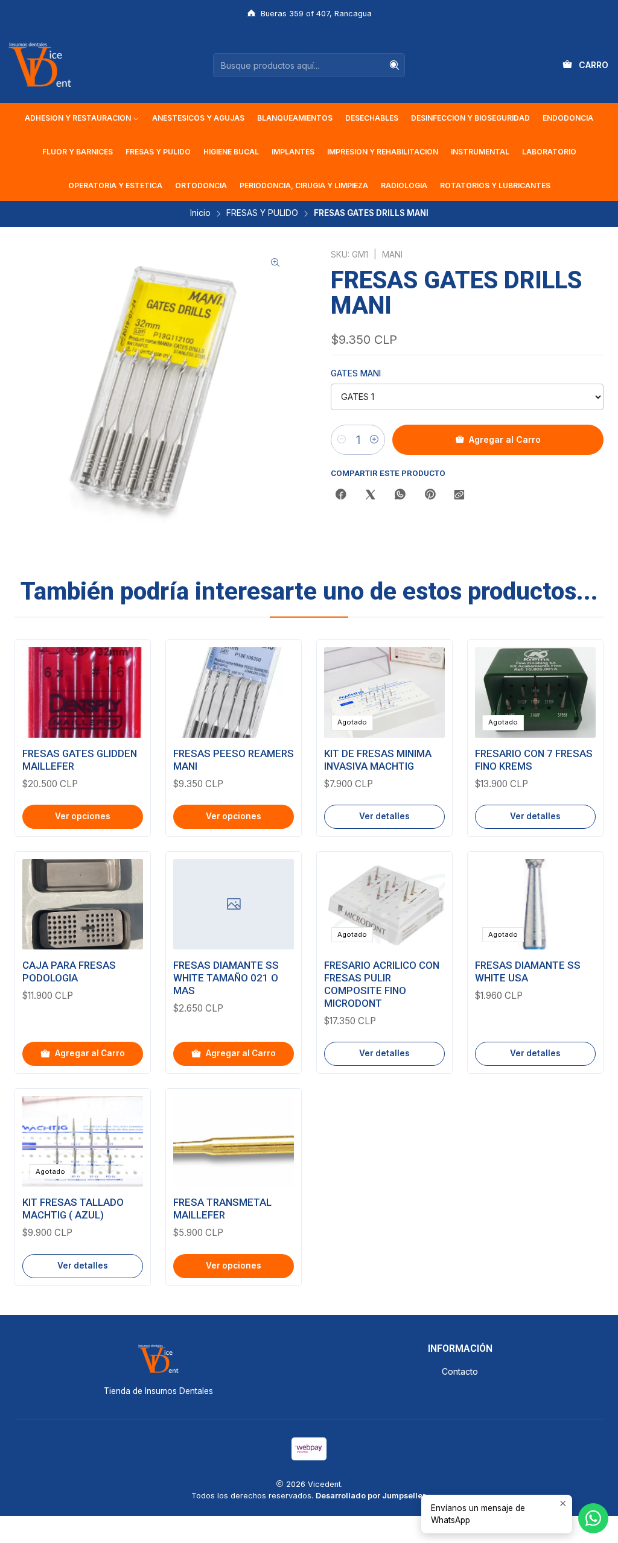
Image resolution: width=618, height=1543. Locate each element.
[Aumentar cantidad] (374, 439)
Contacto (460, 1371)
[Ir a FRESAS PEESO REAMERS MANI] (233, 692)
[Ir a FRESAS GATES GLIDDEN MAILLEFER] (82, 692)
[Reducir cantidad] (341, 439)
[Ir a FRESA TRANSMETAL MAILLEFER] (233, 1141)
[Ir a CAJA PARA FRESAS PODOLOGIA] (82, 904)
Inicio (200, 213)
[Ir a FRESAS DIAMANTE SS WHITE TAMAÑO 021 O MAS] (233, 904)
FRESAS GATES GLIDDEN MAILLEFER (79, 759)
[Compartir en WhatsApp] (400, 495)
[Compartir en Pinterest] (429, 495)
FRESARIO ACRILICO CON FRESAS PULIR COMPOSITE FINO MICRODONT (381, 984)
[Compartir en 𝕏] (370, 495)
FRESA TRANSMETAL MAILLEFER (222, 1208)
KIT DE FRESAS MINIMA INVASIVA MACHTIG (378, 759)
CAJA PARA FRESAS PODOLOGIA (69, 971)
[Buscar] (394, 65)
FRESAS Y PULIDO (262, 213)
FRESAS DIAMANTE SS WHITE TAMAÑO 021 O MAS (226, 977)
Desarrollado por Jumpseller (370, 1495)
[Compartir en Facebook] (341, 495)
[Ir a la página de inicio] (39, 65)
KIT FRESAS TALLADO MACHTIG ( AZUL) (73, 1208)
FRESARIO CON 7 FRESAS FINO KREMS (534, 759)
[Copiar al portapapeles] (459, 495)
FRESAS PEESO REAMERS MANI (233, 759)
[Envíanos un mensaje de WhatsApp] (593, 1518)
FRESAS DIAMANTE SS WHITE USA (528, 971)
